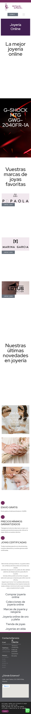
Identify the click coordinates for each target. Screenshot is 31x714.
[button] (24, 14)
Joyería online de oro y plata (15, 618)
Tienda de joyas (15, 624)
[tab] (15, 595)
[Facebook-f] (12, 1)
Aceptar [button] (5, 711)
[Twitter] (15, 1)
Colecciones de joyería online (15, 603)
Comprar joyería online (15, 596)
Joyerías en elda (15, 629)
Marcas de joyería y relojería (15, 610)
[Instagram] (18, 1)
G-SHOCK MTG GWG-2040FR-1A (15, 117)
